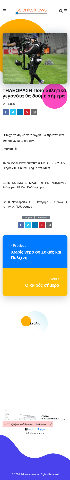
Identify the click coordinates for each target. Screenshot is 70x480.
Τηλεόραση (42, 217)
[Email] (34, 112)
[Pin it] (27, 112)
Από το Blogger (36, 429)
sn (4, 104)
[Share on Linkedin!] (20, 112)
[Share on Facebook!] (6, 112)
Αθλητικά (28, 217)
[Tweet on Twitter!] (13, 112)
